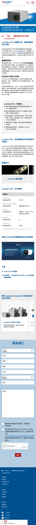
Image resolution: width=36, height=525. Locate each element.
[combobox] (18, 377)
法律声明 (4, 477)
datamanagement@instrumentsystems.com (18, 436)
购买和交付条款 (5, 482)
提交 (18, 455)
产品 (8, 36)
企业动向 (4, 489)
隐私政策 (22, 431)
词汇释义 (4, 494)
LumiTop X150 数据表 (10, 271)
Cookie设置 (4, 484)
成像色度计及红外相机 (21, 36)
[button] (33, 316)
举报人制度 (4, 507)
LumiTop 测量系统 (17, 51)
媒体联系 (4, 497)
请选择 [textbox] (5, 378)
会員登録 (4, 504)
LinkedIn (7, 512)
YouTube (7, 515)
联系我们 (4, 502)
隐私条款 (4, 479)
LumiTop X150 (9, 39)
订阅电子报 (4, 492)
